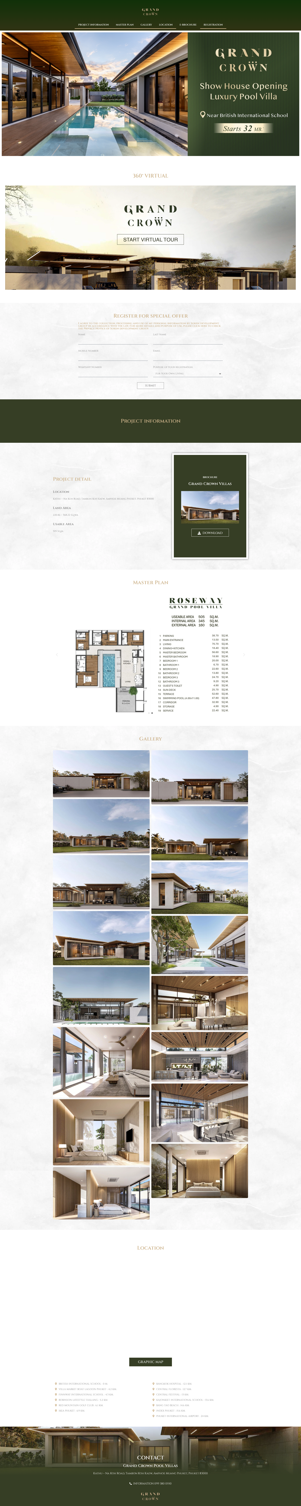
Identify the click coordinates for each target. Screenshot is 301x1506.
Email (156, 351)
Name (81, 334)
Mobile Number (88, 351)
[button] (57, 654)
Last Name (159, 334)
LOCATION (166, 24)
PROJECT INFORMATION (93, 24)
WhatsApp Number (90, 367)
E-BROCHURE (188, 24)
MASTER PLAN (125, 24)
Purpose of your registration (173, 367)
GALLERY (146, 24)
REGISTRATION (213, 24)
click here (199, 326)
